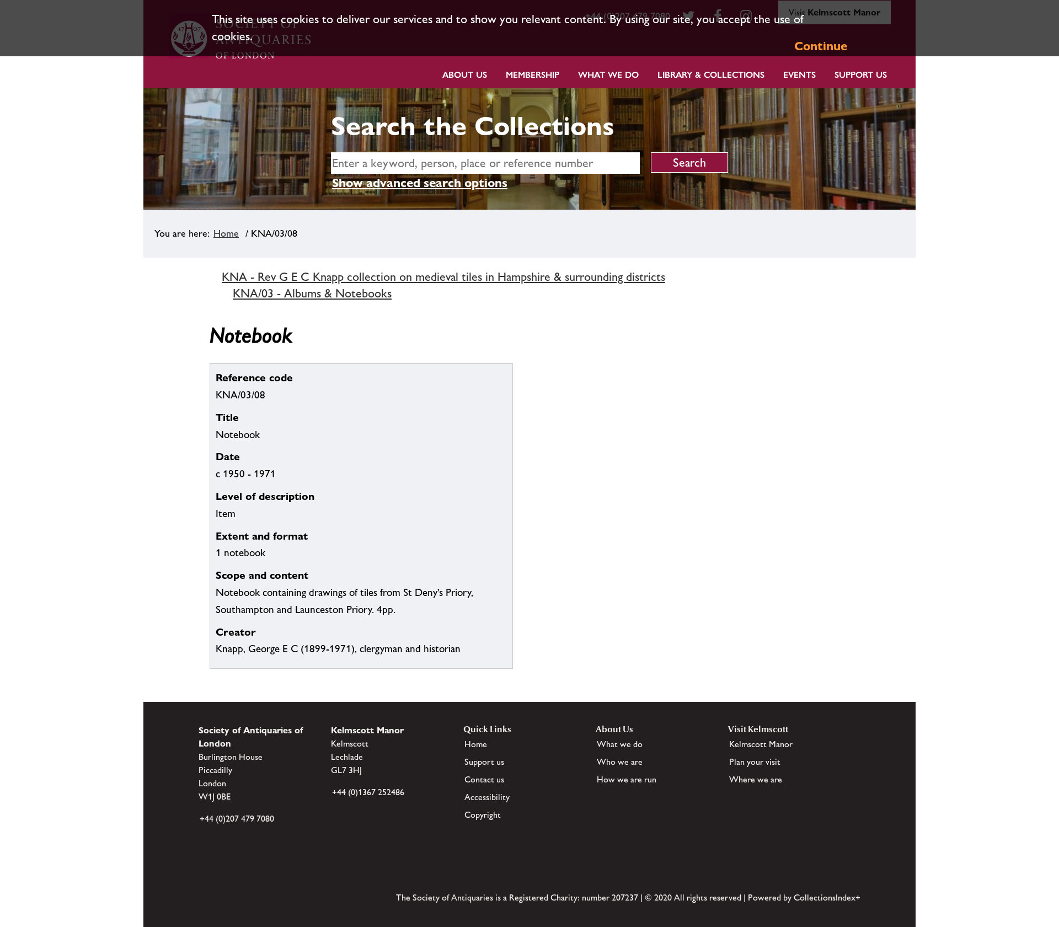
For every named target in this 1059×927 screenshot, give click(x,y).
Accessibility (487, 797)
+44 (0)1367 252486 (368, 792)
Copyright (482, 814)
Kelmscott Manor (761, 744)
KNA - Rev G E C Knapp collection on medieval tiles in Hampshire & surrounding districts (443, 277)
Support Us (861, 75)
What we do (608, 75)
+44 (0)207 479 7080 (237, 818)
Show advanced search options (419, 183)
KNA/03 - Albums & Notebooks (312, 293)
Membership (532, 75)
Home (226, 233)
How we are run (626, 779)
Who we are (620, 761)
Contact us (484, 779)
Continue (820, 46)
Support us (484, 761)
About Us (464, 75)
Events (799, 75)
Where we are (755, 779)
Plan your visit (754, 761)
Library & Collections (710, 75)
